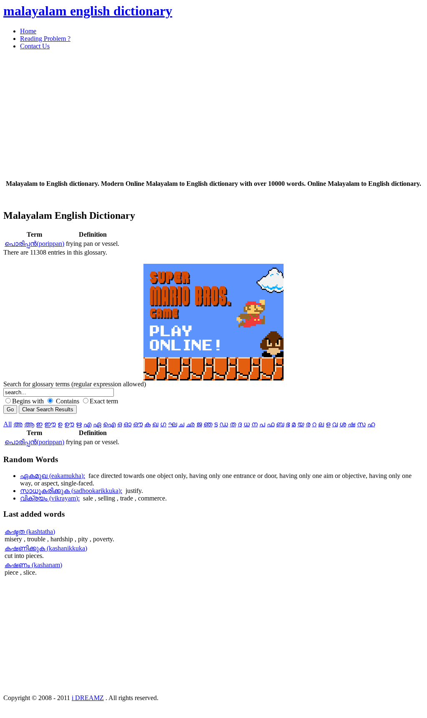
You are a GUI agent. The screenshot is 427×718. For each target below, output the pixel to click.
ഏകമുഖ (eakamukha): (52, 475)
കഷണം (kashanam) (33, 564)
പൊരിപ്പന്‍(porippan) (34, 243)
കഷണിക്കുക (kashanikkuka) (46, 548)
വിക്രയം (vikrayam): (50, 498)
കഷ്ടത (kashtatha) (30, 531)
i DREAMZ (88, 697)
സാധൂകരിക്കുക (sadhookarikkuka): (71, 490)
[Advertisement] (213, 115)
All (7, 424)
